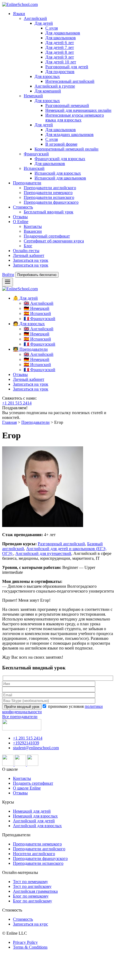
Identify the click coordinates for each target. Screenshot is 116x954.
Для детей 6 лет (59, 42)
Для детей (44, 23)
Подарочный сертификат (47, 236)
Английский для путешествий (43, 553)
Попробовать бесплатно (36, 275)
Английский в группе (55, 86)
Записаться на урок (30, 260)
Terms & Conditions (30, 947)
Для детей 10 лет (60, 62)
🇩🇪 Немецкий (36, 308)
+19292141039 (26, 743)
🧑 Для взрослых (29, 323)
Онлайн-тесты (26, 250)
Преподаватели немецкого (48, 192)
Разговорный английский (61, 543)
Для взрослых (47, 76)
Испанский (34, 168)
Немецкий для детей (32, 811)
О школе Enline (27, 788)
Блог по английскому (32, 901)
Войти (8, 274)
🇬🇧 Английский (38, 303)
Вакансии (33, 231)
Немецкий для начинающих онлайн (78, 110)
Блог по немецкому (31, 896)
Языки (19, 13)
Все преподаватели (19, 716)
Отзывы (20, 216)
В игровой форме (61, 144)
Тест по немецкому (30, 881)
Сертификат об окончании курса (54, 241)
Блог (28, 245)
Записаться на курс (30, 924)
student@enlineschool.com (36, 747)
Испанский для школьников (60, 178)
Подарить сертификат (33, 783)
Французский (36, 154)
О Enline (20, 221)
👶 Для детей (25, 298)
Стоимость (23, 207)
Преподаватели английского (50, 187)
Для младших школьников (69, 134)
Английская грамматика (35, 891)
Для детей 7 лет (59, 47)
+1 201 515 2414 (17, 403)
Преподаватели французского (51, 202)
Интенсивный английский (69, 81)
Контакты (33, 226)
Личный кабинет (28, 255)
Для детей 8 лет (59, 52)
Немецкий (33, 96)
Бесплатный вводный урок (48, 212)
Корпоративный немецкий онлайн (66, 149)
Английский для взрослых (37, 825)
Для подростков (59, 71)
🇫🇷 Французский (39, 318)
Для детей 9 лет (59, 57)
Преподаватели (27, 183)
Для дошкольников (62, 33)
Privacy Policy (25, 942)
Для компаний (48, 91)
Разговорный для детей (66, 66)
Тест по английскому (32, 886)
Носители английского (34, 853)
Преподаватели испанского (49, 197)
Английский (35, 18)
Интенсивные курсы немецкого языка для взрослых (74, 117)
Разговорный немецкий (67, 105)
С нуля (51, 28)
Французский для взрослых (60, 158)
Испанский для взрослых (58, 173)
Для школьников (60, 37)
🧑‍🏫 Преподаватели (30, 349)
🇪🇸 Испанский (37, 313)
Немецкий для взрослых (35, 816)
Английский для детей (34, 821)
